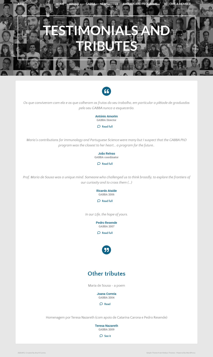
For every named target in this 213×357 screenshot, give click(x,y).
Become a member (177, 4)
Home (60, 4)
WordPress (190, 353)
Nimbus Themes (168, 353)
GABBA (90, 4)
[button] (106, 126)
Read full (107, 126)
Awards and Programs (140, 4)
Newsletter (109, 4)
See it (107, 336)
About (74, 4)
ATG (21, 4)
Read (107, 304)
